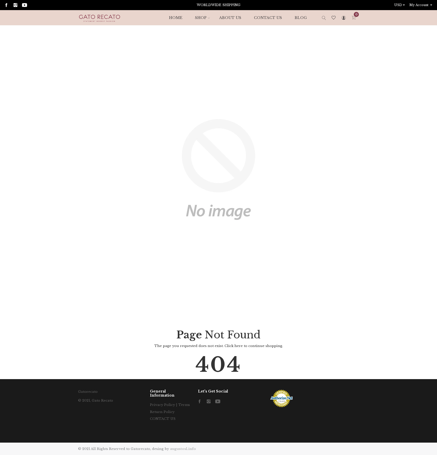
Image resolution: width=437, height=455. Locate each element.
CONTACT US (268, 17)
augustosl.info (183, 449)
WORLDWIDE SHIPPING (219, 5)
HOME (175, 17)
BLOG (301, 17)
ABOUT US (230, 17)
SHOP (201, 17)
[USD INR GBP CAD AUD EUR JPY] (400, 5)
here (238, 346)
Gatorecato (88, 391)
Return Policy (162, 412)
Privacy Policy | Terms (170, 405)
